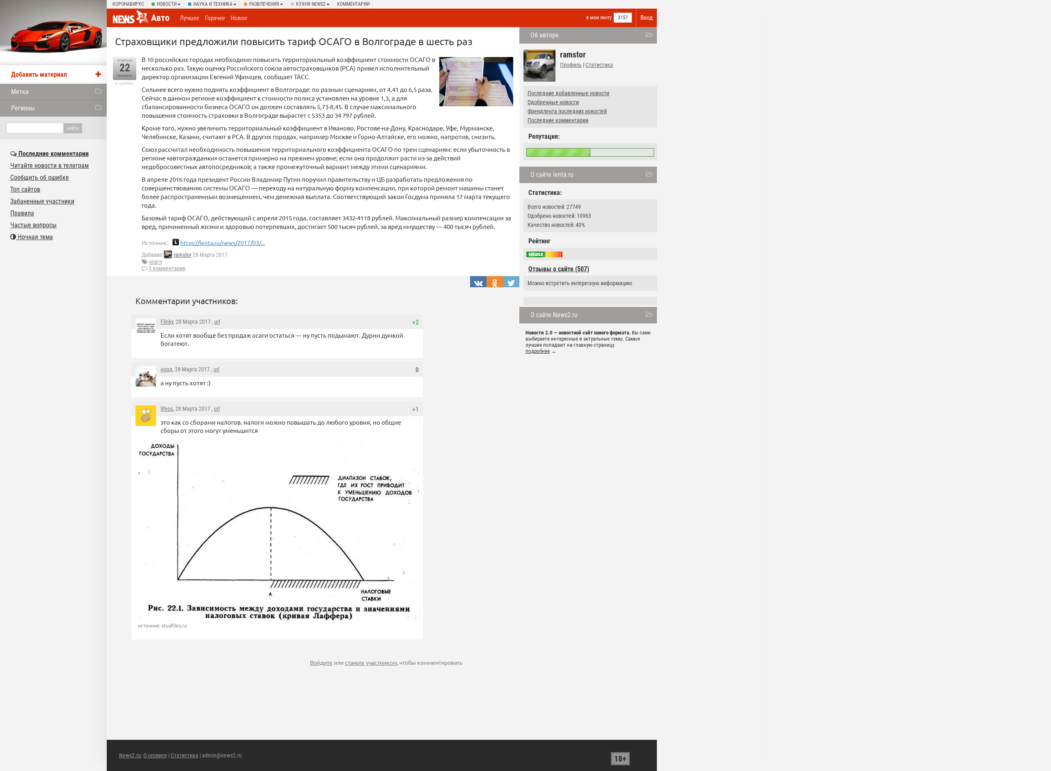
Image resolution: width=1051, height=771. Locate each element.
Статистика (599, 65)
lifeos (167, 408)
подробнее (538, 351)
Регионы (23, 108)
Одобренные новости (553, 102)
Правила (22, 213)
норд (166, 369)
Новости (167, 4)
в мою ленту (599, 18)
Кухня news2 (311, 4)
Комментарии (353, 4)
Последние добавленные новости (568, 93)
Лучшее (189, 18)
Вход (646, 17)
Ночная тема (34, 237)
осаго (155, 262)
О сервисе (155, 755)
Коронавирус (128, 4)
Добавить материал (39, 74)
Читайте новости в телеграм (49, 165)
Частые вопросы (33, 225)
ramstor (182, 255)
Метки (20, 92)
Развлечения (264, 4)
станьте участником (371, 662)
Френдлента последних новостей (567, 111)
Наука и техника (212, 4)
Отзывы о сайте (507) (558, 269)
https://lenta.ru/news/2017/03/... (222, 242)
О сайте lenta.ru (552, 174)
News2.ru (130, 755)
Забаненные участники (42, 201)
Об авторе (544, 35)
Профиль (571, 65)
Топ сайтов (25, 189)
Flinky (167, 321)
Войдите (321, 662)
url (217, 321)
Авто (160, 18)
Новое (239, 18)
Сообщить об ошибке (39, 177)
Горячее (215, 18)
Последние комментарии (558, 120)
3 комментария (167, 268)
